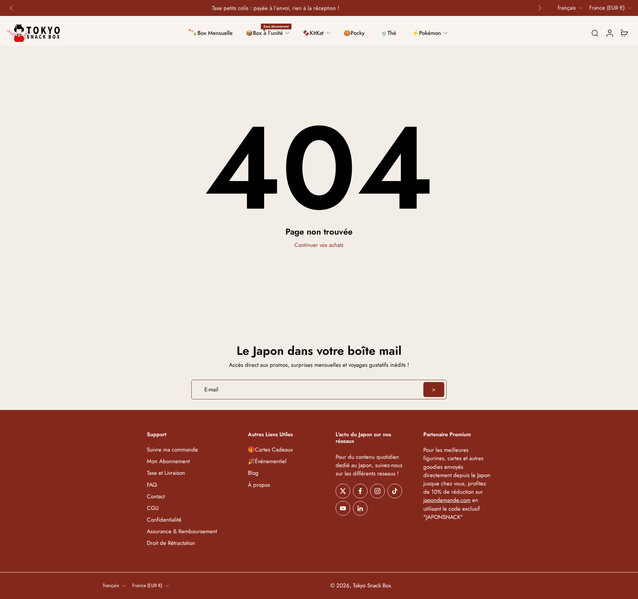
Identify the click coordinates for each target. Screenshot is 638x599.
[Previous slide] (11, 8)
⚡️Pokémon (426, 33)
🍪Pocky (354, 33)
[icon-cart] (624, 33)
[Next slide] (540, 8)
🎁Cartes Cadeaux (270, 450)
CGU (153, 508)
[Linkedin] (360, 508)
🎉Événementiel (267, 461)
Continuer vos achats (319, 245)
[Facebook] (360, 491)
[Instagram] (377, 491)
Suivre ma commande (172, 450)
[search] (594, 33)
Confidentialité (164, 520)
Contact (156, 496)
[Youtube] (343, 508)
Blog (253, 473)
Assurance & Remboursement (182, 531)
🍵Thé (388, 33)
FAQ (152, 485)
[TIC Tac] (394, 491)
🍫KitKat (313, 33)
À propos (259, 485)
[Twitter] (343, 491)
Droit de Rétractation (171, 543)
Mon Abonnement (168, 461)
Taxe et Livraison (166, 473)
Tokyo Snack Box (372, 586)
